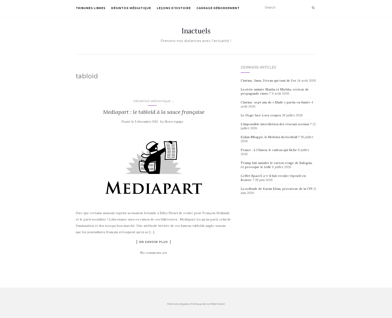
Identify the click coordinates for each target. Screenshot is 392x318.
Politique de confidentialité (208, 304)
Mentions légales (178, 304)
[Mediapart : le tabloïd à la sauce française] (154, 167)
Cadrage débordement (218, 8)
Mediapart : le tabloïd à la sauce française (153, 111)
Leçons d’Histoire (174, 8)
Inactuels (196, 30)
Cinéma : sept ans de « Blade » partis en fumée (275, 102)
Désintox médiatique (131, 8)
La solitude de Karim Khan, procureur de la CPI (276, 189)
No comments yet (153, 253)
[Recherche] (313, 7)
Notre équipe (174, 122)
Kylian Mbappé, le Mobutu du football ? (270, 137)
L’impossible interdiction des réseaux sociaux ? (276, 124)
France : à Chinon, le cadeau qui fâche (269, 150)
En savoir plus (153, 242)
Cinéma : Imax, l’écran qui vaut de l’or (268, 80)
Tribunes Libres (90, 8)
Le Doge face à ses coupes (261, 115)
